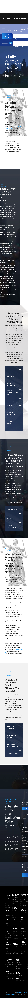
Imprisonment (12, 514)
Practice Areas (22, 30)
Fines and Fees (12, 509)
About (16, 30)
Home (10, 30)
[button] (14, 370)
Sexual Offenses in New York (12, 392)
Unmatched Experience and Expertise (12, 729)
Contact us (8, 292)
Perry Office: (15, 929)
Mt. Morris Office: (8, 895)
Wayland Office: (15, 894)
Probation (11, 518)
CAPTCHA (25, 870)
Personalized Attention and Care (12, 738)
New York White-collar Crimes (12, 415)
